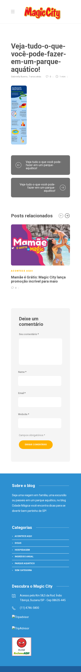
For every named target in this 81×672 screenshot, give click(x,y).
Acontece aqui (22, 271)
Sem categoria (23, 570)
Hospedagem (22, 550)
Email (22, 393)
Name (22, 372)
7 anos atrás (35, 76)
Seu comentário (29, 334)
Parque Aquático (25, 563)
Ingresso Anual (24, 556)
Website (23, 414)
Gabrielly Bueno (19, 76)
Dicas (18, 543)
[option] (40, 256)
